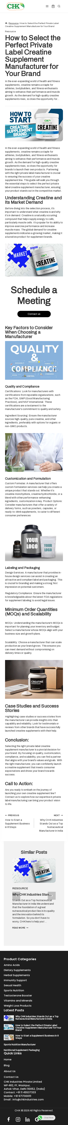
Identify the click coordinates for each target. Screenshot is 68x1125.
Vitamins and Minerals (18, 1000)
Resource (10, 31)
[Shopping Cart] (53, 6)
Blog (6, 1065)
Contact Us (11, 1077)
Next (52, 896)
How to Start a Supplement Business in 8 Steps (17, 821)
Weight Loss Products (17, 1006)
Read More (18, 928)
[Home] (6, 23)
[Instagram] (18, 1119)
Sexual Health (12, 985)
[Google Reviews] (37, 1119)
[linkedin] (27, 1119)
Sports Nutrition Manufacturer (20, 1044)
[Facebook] (8, 1119)
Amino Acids (12, 965)
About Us (9, 1071)
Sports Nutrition (14, 990)
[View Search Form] (59, 6)
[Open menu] (47, 6)
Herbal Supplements (17, 975)
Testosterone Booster (18, 995)
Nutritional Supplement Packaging (22, 1050)
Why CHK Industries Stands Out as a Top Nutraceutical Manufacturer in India (51, 823)
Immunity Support (15, 980)
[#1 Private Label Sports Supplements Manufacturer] (15, 6)
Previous (16, 896)
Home (7, 1059)
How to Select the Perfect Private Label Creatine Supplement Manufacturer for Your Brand (38, 1027)
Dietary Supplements (17, 970)
